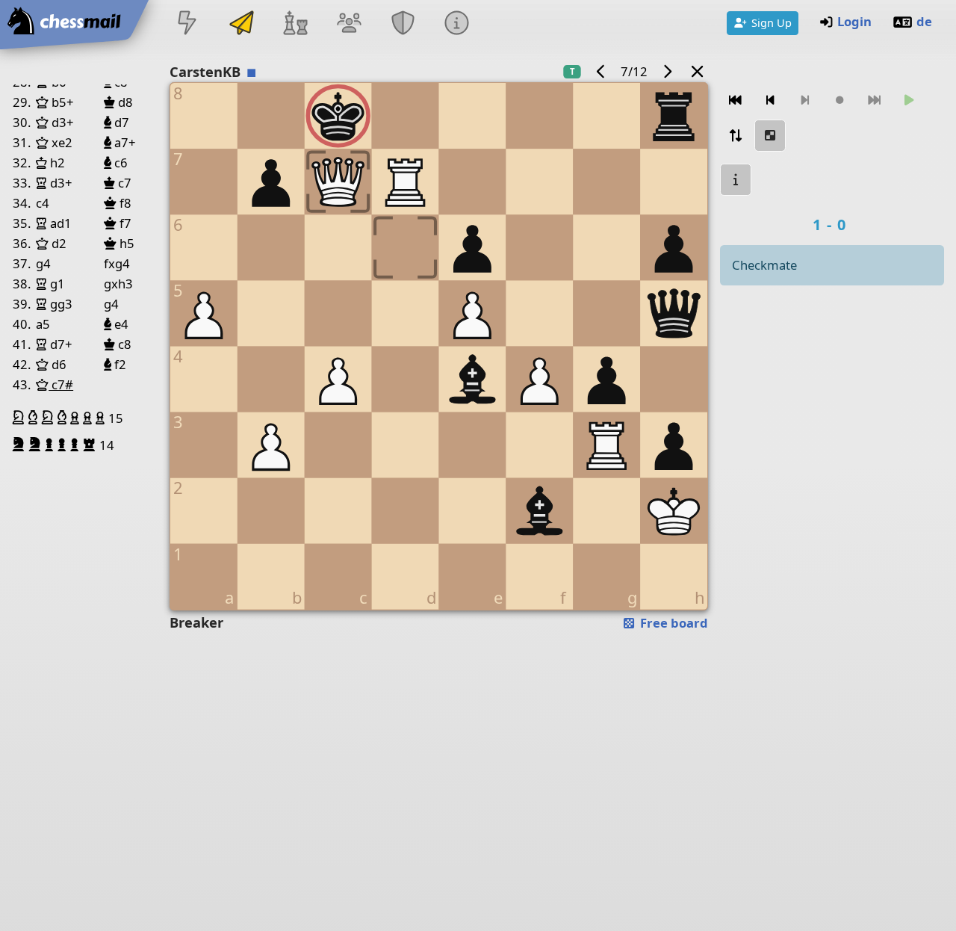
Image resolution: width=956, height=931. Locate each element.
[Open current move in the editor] (770, 136)
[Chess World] (295, 24)
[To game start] (735, 100)
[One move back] (770, 100)
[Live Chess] (187, 24)
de (924, 21)
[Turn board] (735, 136)
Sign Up (771, 22)
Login (854, 21)
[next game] (667, 71)
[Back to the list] (697, 71)
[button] (20, 417)
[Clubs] (403, 24)
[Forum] (349, 24)
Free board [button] (672, 622)
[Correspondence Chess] (241, 24)
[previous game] (601, 71)
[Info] (457, 24)
